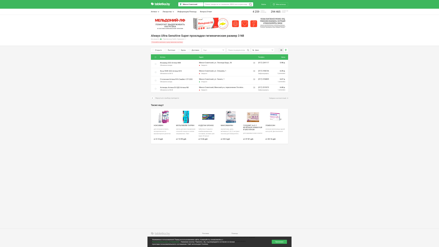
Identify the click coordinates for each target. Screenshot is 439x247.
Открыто (158, 50)
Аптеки (154, 12)
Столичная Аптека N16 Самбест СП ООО (176, 79)
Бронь (183, 50)
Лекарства (167, 12)
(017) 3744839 (263, 79)
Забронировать (263, 73)
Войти (263, 4)
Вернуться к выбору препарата (167, 98)
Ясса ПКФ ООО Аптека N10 (171, 71)
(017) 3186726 (263, 71)
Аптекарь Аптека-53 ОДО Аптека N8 (174, 87)
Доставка (195, 50)
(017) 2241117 (263, 63)
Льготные (171, 50)
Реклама (205, 233)
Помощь (235, 233)
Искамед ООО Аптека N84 (170, 63)
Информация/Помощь (187, 12)
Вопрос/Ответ (206, 12)
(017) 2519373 (263, 87)
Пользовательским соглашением (166, 242)
